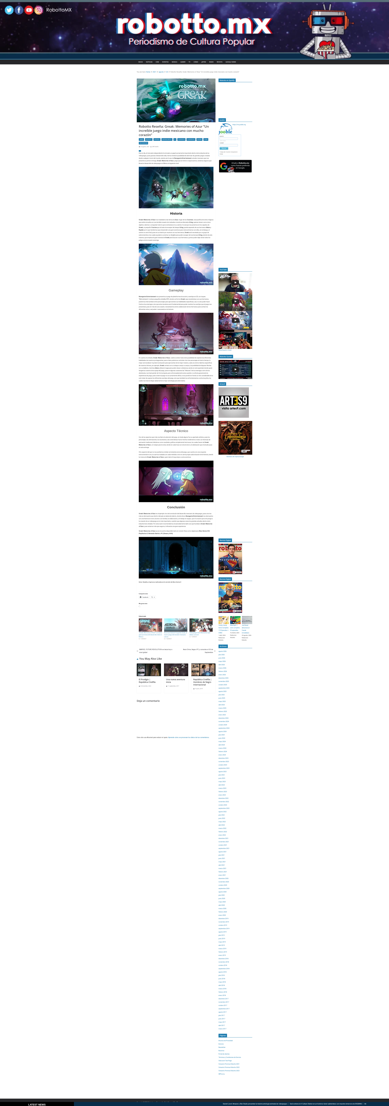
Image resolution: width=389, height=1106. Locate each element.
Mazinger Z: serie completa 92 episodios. (235, 627)
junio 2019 (222, 938)
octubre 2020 (223, 885)
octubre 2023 (223, 765)
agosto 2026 (223, 651)
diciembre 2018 (223, 958)
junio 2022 (222, 818)
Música (174, 62)
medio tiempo (223, 140)
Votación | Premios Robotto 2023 (229, 1070)
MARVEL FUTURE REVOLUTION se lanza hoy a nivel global (155, 650)
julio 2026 (222, 654)
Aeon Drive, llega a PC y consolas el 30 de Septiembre (198, 650)
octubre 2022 (223, 805)
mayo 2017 (222, 1022)
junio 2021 (222, 858)
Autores (221, 1044)
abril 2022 (222, 825)
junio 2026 (222, 658)
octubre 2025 (223, 685)
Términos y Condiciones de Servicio (230, 1057)
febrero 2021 (223, 872)
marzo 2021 (222, 868)
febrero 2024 (223, 751)
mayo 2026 (222, 661)
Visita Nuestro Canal (225, 350)
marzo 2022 (222, 828)
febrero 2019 (223, 952)
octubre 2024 (223, 725)
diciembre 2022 (223, 798)
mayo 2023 (222, 781)
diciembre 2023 (223, 758)
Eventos (165, 62)
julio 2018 (222, 975)
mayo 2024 (222, 741)
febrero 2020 (223, 912)
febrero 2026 (223, 671)
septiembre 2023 (224, 768)
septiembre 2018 (224, 968)
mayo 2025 (222, 701)
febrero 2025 (223, 711)
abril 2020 (222, 905)
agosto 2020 (223, 892)
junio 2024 (222, 738)
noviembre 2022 (224, 801)
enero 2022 (222, 835)
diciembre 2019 (223, 918)
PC (175, 139)
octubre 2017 (223, 1005)
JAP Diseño (155, 146)
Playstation (181, 139)
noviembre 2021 (224, 842)
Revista (219, 62)
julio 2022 (222, 815)
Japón (203, 62)
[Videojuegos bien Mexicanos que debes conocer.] (201, 625)
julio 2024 (222, 735)
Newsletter (222, 1047)
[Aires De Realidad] (235, 282)
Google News (231, 62)
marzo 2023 (222, 788)
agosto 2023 (223, 771)
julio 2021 (222, 855)
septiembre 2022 (224, 808)
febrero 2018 (223, 992)
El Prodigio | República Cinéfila (147, 680)
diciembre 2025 (223, 678)
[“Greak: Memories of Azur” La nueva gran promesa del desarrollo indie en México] (150, 625)
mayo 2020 (222, 902)
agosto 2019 (223, 932)
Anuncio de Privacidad (226, 1040)
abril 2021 (222, 865)
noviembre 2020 (224, 882)
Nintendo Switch (167, 139)
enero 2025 (222, 715)
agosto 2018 (223, 972)
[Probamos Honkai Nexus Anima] (235, 301)
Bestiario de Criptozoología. (235, 456)
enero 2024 (222, 755)
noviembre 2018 (224, 962)
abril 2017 (222, 1025)
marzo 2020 (222, 908)
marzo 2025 (222, 708)
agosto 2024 (223, 731)
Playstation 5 (191, 139)
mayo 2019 (222, 942)
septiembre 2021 (224, 848)
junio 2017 (222, 1019)
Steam (205, 139)
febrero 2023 (223, 791)
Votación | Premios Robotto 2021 (229, 1064)
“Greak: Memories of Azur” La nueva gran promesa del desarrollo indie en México (150, 635)
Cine (157, 62)
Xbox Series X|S (143, 143)
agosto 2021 (223, 852)
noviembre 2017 (224, 1002)
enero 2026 (222, 675)
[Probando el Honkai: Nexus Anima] (235, 320)
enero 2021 (222, 875)
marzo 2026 (222, 668)
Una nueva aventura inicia (175, 680)
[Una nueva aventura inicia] (176, 665)
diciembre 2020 (223, 878)
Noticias (149, 62)
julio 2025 (222, 695)
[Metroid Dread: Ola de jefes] (235, 369)
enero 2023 (222, 795)
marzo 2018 (222, 988)
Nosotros (221, 1050)
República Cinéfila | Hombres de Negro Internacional (202, 682)
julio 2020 (222, 895)
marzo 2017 (222, 1029)
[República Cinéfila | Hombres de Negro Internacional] (203, 665)
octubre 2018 (223, 965)
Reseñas (199, 139)
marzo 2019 (222, 948)
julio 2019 (222, 935)
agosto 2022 (223, 811)
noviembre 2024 (224, 721)
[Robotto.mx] (194, 1)
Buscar (224, 148)
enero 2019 (222, 955)
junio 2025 (222, 698)
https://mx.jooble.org (239, 124)
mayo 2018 (222, 982)
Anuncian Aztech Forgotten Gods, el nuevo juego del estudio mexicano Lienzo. (175, 635)
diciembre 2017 (223, 999)
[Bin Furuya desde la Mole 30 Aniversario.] (235, 339)
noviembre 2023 (224, 761)
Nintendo (157, 139)
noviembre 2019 (224, 922)
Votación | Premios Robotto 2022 (229, 1067)
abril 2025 (222, 705)
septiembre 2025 (224, 688)
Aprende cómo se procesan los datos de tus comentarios (188, 737)
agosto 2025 (223, 691)
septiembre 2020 (224, 888)
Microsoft (149, 139)
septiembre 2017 (224, 1009)
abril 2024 (222, 745)
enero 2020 (222, 915)
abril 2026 (222, 665)
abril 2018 (222, 985)
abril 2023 (222, 785)
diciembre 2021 (223, 838)
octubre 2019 (223, 925)
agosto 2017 (223, 1012)
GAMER (182, 62)
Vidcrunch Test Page (225, 1060)
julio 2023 (222, 775)
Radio (211, 62)
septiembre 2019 (224, 928)
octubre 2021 (223, 845)
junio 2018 (222, 978)
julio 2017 (222, 1015)
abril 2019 (222, 945)
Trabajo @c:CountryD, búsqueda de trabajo (228, 153)
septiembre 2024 (224, 728)
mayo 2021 (222, 862)
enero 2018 (222, 995)
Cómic (196, 62)
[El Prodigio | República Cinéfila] (149, 665)
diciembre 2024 (223, 718)
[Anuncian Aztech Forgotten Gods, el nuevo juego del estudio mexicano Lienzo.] (175, 625)
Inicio (140, 62)
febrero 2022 (223, 832)
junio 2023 (222, 778)
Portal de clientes (224, 1054)
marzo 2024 (222, 748)
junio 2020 (222, 898)
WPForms (222, 1074)
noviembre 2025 (224, 681)
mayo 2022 (222, 821)
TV (189, 62)
